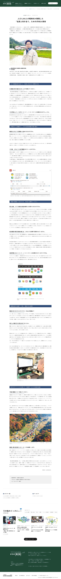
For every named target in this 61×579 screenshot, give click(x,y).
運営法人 (16, 575)
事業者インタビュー (28, 3)
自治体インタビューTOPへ (29, 539)
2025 (38, 495)
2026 (34, 495)
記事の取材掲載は (34, 575)
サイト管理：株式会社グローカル (43, 575)
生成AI (17, 497)
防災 (16, 495)
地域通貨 (13, 497)
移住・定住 (12, 495)
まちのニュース (36, 3)
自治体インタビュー (18, 3)
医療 (19, 495)
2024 (41, 495)
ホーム (27, 8)
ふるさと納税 (6, 495)
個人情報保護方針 (22, 575)
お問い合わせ (43, 3)
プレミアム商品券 (7, 497)
